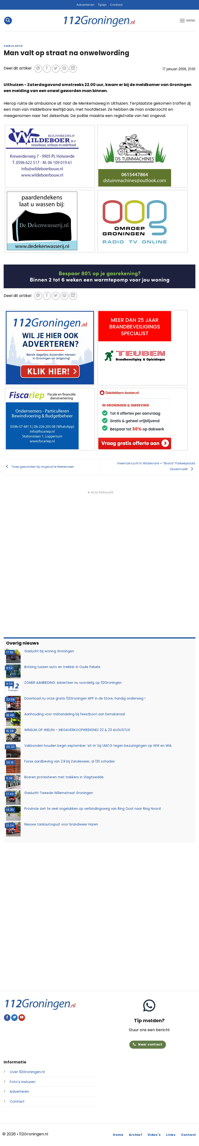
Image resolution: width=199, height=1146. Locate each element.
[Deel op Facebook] (47, 69)
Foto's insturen (22, 1081)
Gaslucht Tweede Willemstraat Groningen (58, 793)
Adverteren (85, 5)
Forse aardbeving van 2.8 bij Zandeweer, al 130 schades (69, 761)
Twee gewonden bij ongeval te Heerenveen (42, 467)
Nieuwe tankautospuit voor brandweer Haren (61, 824)
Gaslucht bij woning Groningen (49, 651)
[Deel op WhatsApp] (38, 69)
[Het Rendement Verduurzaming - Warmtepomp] (99, 276)
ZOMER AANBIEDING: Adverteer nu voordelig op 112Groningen (73, 682)
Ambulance (13, 46)
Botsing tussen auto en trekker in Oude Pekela (62, 667)
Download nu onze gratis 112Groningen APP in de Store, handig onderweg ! (84, 698)
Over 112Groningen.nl (27, 1071)
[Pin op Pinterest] (64, 69)
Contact (116, 5)
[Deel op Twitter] (56, 69)
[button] (8, 21)
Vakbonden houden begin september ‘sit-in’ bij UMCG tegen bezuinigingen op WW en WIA (98, 745)
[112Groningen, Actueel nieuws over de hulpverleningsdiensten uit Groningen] (99, 20)
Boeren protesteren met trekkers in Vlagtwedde (64, 777)
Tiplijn (102, 5)
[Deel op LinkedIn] (73, 69)
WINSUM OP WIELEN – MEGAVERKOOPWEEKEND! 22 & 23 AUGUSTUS (77, 730)
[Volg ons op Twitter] (14, 1017)
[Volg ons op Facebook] (7, 1017)
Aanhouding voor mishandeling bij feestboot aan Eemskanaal (74, 714)
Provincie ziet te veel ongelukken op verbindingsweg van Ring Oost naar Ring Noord (92, 808)
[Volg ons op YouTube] (21, 1017)
